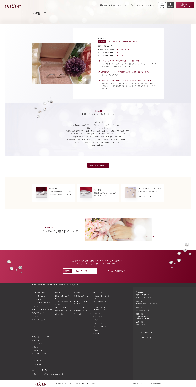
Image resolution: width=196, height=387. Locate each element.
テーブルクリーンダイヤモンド (42, 309)
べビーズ (96, 333)
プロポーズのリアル (145, 332)
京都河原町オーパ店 (142, 316)
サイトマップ (68, 383)
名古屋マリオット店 (142, 310)
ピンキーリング (98, 323)
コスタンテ (119, 55)
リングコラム (36, 364)
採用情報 (93, 383)
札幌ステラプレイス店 (143, 297)
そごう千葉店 (152, 304)
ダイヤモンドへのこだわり (42, 303)
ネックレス (97, 313)
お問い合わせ (36, 347)
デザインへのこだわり (40, 299)
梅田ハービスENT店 (142, 318)
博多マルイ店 (140, 324)
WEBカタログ (36, 361)
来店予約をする (76, 271)
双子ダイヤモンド (38, 313)
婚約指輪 (103, 5)
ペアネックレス (98, 316)
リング (95, 320)
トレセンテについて (38, 292)
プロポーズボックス (38, 320)
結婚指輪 (112, 5)
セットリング (123, 5)
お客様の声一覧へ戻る (98, 165)
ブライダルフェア (38, 350)
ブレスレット (97, 330)
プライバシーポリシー (81, 383)
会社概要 (59, 383)
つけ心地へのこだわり (40, 296)
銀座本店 (139, 304)
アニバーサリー (151, 5)
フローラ (35, 306)
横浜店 (145, 304)
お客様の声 (65, 285)
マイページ (35, 357)
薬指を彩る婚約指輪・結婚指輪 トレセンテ (46, 285)
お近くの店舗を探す (117, 271)
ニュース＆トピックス (39, 354)
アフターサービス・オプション (42, 337)
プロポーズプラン (137, 5)
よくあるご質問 (37, 343)
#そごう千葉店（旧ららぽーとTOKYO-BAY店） (123, 41)
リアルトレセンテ (146, 338)
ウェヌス (118, 52)
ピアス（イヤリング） (100, 326)
